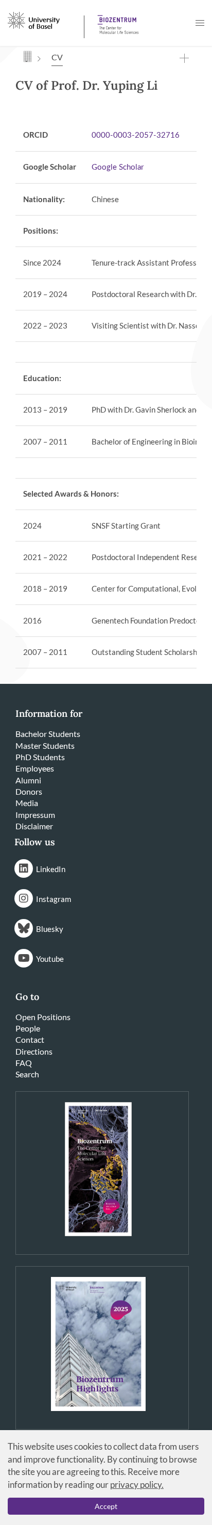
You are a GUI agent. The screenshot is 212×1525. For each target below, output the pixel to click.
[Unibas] (45, 19)
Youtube (50, 958)
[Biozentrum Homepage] (116, 20)
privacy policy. (137, 1484)
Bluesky (49, 928)
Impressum (35, 814)
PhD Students (40, 757)
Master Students (45, 745)
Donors (28, 791)
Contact (29, 1039)
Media (26, 803)
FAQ (23, 1063)
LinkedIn (50, 869)
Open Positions (42, 1017)
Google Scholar (118, 167)
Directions (33, 1051)
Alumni (28, 780)
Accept (106, 1506)
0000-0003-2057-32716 (136, 135)
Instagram (53, 899)
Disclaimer (34, 826)
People (27, 1028)
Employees (34, 768)
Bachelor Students (47, 734)
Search (27, 1074)
